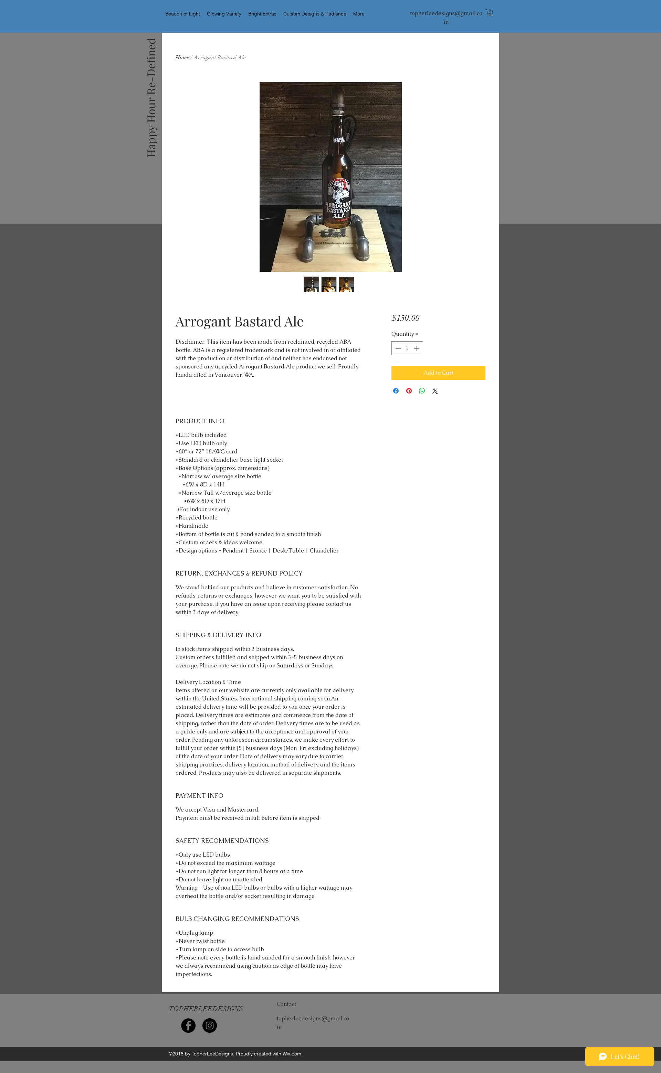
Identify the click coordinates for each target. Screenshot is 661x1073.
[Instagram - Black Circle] (209, 1025)
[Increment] (417, 348)
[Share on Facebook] (396, 391)
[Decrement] (397, 348)
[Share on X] (435, 391)
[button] (490, 12)
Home (182, 57)
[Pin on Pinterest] (409, 391)
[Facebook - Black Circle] (188, 1025)
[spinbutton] (407, 348)
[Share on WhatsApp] (422, 391)
